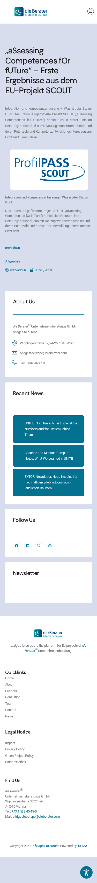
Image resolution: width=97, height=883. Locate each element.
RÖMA (82, 846)
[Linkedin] (28, 546)
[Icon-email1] (50, 546)
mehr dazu (12, 248)
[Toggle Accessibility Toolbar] (86, 872)
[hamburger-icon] (90, 12)
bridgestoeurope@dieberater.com (43, 353)
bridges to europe (47, 846)
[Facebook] (16, 546)
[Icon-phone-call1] (39, 546)
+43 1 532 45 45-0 (32, 363)
